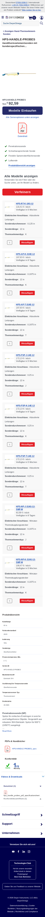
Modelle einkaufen (22, 110)
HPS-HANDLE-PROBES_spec (24, 749)
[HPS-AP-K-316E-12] (9, 257)
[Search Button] (41, 23)
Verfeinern (22, 192)
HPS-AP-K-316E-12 (25, 254)
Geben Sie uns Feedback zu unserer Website (22, 886)
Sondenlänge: (12, 229)
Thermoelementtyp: (14, 234)
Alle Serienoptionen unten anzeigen (22, 117)
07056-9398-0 (21, 2)
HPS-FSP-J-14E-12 (25, 355)
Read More (7, 731)
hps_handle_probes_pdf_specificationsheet (22, 795)
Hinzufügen (27, 242)
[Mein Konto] (42, 18)
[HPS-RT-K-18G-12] (9, 207)
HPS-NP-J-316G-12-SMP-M (25, 507)
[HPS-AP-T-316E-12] (9, 308)
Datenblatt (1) (10, 786)
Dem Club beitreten (22, 877)
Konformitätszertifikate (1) (15, 799)
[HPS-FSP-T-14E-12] (9, 459)
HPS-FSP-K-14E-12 (25, 405)
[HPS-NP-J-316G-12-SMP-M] (9, 510)
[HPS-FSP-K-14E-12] (9, 409)
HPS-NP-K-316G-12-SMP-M (26, 560)
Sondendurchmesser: (15, 224)
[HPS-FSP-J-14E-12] (9, 358)
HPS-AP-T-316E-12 (25, 305)
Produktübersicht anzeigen (21, 165)
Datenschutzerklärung (18, 906)
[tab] (22, 746)
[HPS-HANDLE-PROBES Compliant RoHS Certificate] (8, 766)
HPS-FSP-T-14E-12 (25, 456)
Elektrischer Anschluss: (16, 215)
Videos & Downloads (11, 777)
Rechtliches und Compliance (26, 912)
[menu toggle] (2, 17)
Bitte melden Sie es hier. (31, 10)
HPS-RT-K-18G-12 (25, 204)
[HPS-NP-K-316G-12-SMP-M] (9, 563)
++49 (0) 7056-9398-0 (20, 5)
